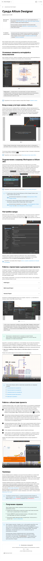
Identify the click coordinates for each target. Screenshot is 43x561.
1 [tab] (20, 142)
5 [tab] (24, 88)
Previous (4, 74)
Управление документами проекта (14, 394)
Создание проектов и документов (14, 387)
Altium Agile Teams (26, 21)
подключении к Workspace (13, 488)
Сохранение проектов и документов (14, 392)
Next (39, 74)
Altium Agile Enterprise (34, 21)
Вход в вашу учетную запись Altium (29, 155)
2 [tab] (20, 88)
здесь (14, 497)
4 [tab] (22, 88)
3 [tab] (21, 88)
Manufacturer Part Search (7, 492)
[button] (21, 283)
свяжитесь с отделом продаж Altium (29, 26)
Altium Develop (19, 21)
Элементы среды (33, 100)
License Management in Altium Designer (24, 205)
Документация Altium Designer (10, 6)
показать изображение (18, 518)
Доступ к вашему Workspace (30, 189)
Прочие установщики (19, 37)
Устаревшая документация (30, 35)
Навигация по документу (12, 396)
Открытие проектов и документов (14, 390)
